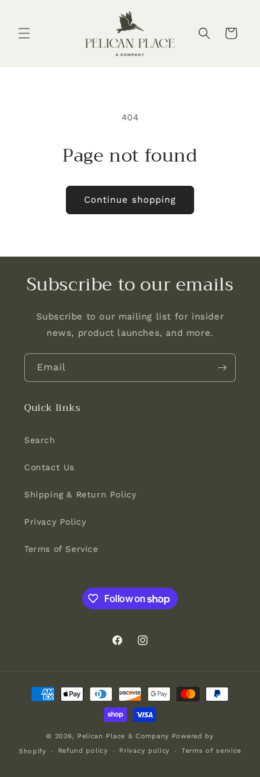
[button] (24, 33)
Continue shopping (130, 199)
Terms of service (211, 751)
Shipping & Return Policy (80, 494)
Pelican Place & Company (123, 736)
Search (40, 440)
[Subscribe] (222, 367)
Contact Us (49, 467)
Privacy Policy (55, 521)
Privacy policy (144, 751)
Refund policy (83, 751)
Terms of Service (61, 549)
